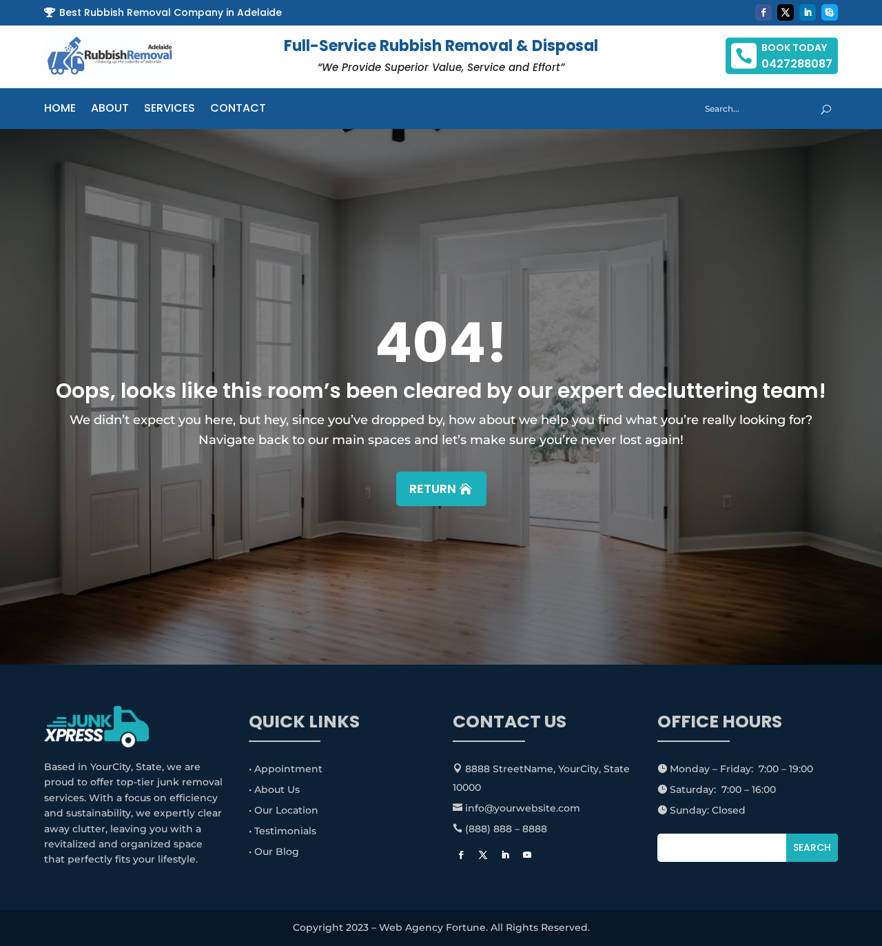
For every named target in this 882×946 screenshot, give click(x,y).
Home (60, 109)
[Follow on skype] (829, 12)
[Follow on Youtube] (527, 855)
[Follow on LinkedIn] (807, 12)
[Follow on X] (785, 12)
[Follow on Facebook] (763, 12)
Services (169, 109)
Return (432, 488)
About (110, 109)
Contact (238, 109)
